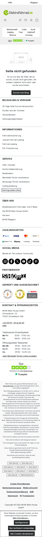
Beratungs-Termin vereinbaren (16, 182)
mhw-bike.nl (20, 471)
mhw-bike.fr (21, 467)
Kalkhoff (31, 32)
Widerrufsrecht (30, 488)
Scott (33, 29)
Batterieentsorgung (12, 488)
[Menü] (5, 20)
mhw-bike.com (27, 463)
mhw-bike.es (8, 467)
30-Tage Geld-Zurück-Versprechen (17, 106)
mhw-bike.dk (12, 475)
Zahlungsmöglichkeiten (12, 119)
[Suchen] (20, 20)
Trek (21, 32)
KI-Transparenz (27, 496)
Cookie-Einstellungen (20, 484)
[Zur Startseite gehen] (21, 12)
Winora (12, 35)
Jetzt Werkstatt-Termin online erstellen (19, 356)
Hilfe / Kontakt (8, 165)
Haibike (10, 32)
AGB (32, 492)
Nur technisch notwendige (22, 528)
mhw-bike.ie (8, 471)
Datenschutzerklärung (17, 492)
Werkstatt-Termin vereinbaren (15, 177)
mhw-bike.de (13, 463)
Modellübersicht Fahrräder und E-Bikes (19, 207)
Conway (29, 35)
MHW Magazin (9, 219)
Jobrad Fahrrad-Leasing (13, 140)
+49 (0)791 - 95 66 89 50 (13, 323)
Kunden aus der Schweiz (13, 110)
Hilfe (10, 2)
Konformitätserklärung (12, 169)
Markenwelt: (12, 29)
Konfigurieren (21, 522)
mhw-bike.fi (33, 471)
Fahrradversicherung (11, 135)
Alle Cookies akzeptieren (21, 534)
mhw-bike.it (33, 467)
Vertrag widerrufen (11, 190)
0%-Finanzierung (10, 148)
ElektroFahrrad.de (27, 475)
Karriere (6, 215)
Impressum (13, 496)
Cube (24, 29)
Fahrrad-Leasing (9, 144)
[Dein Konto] (31, 20)
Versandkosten (9, 115)
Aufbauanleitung (9, 186)
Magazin (34, 2)
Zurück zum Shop (21, 92)
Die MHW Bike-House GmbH (15, 211)
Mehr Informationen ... (21, 518)
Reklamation (7, 173)
